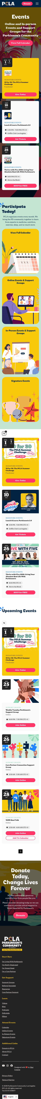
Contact (5, 1055)
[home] (8, 3)
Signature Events (8, 1037)
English (10, 1097)
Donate (27, 3)
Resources (6, 989)
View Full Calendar (20, 43)
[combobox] (10, 1097)
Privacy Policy (7, 1076)
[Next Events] (20, 851)
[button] (36, 3)
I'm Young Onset (8, 968)
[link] (20, 94)
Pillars (4, 1016)
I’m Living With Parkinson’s (12, 961)
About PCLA (7, 1051)
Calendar (5, 1027)
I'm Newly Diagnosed (10, 965)
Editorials (6, 1013)
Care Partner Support (10, 992)
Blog (3, 1006)
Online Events (7, 1031)
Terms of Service (8, 1080)
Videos (4, 1003)
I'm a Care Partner (9, 971)
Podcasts (5, 1010)
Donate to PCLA (8, 1048)
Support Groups (8, 982)
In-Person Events (8, 1034)
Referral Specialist (9, 986)
